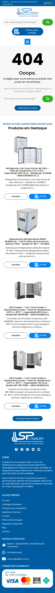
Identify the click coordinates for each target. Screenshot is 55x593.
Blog (4, 527)
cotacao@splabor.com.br (18, 559)
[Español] (51, 3)
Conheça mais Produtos (27, 418)
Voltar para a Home (27, 108)
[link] (21, 449)
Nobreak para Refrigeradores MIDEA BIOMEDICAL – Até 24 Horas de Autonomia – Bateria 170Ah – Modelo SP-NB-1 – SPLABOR (27, 241)
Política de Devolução (12, 520)
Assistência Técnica (11, 512)
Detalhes (16, 196)
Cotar (42, 196)
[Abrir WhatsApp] (48, 586)
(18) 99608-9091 (14, 552)
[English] (45, 3)
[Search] (47, 22)
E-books (5, 516)
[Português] (48, 3)
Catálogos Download (11, 504)
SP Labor (6, 500)
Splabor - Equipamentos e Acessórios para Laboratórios (25, 545)
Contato (6, 531)
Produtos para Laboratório (14, 508)
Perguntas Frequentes (12, 523)
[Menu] (27, 42)
